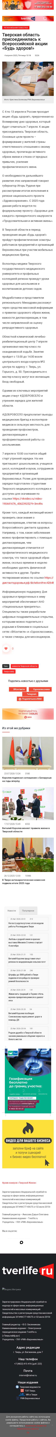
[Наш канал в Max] (21, 1243)
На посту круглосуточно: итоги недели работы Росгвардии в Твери (26, 925)
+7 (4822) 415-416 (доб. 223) (28, 1364)
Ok (28, 1432)
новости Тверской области (24, 666)
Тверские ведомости (30, 1387)
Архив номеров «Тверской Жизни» (19, 1183)
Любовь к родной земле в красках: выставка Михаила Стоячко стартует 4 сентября (26, 942)
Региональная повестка (16, 28)
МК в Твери (31, 1394)
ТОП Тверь (30, 1391)
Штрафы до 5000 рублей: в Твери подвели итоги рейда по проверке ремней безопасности (24, 978)
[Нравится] (6, 648)
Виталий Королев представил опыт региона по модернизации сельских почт (27, 960)
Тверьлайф (9, 671)
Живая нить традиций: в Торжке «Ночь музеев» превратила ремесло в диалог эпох (26, 997)
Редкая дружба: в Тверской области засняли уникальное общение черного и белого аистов (27, 1036)
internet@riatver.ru (28, 1375)
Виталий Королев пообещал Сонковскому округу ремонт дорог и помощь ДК (25, 1016)
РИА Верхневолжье (30, 1398)
